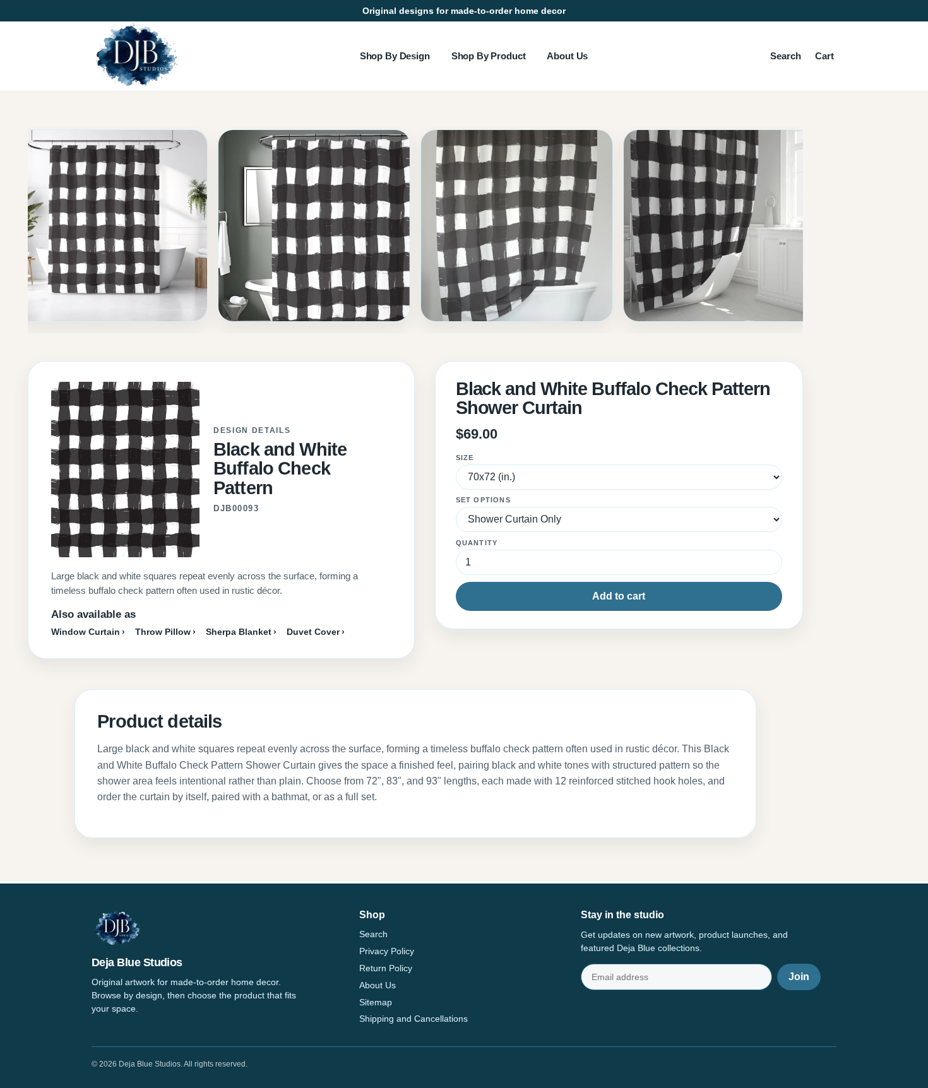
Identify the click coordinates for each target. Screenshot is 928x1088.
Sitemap (375, 1002)
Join (798, 976)
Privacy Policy (386, 951)
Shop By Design (395, 55)
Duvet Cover (313, 632)
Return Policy (385, 968)
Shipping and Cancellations (413, 1019)
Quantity (477, 543)
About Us (567, 55)
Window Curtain (85, 632)
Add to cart (618, 596)
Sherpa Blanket (238, 632)
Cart (824, 55)
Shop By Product (488, 55)
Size (465, 457)
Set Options (483, 500)
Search (785, 55)
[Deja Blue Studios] (136, 56)
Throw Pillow (163, 632)
